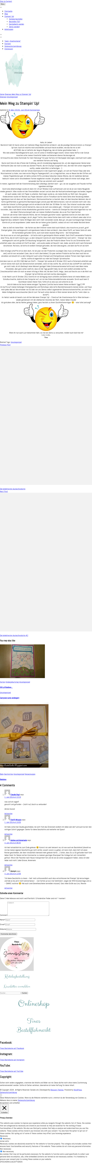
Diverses (3, 97)
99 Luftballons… (6, 687)
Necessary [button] (4, 1136)
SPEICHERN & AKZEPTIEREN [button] (11, 1161)
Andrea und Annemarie (19, 840)
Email (2, 924)
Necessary (7, 1138)
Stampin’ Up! (9, 16)
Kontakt (7, 43)
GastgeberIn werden (16, 24)
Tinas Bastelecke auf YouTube (11, 1071)
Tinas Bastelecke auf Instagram (12, 1059)
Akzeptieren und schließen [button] (10, 1103)
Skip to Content (6, 1)
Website (3, 929)
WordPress (78, 1089)
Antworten (8, 813)
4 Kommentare (34, 110)
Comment (3, 915)
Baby (2, 774)
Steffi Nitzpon (16, 819)
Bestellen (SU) (14, 21)
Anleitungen (8, 29)
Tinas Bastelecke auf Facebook (12, 1048)
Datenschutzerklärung (12, 46)
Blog (6, 13)
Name (2, 919)
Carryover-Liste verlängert (9, 697)
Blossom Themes (57, 1089)
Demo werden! (14, 26)
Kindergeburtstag (12, 682)
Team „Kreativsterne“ (12, 41)
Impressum (8, 48)
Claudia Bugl (15, 794)
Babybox (3, 779)
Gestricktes (8, 774)
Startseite (8, 11)
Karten (2, 682)
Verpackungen (30, 774)
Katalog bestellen (15, 19)
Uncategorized (12, 97)
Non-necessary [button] (5, 1149)
